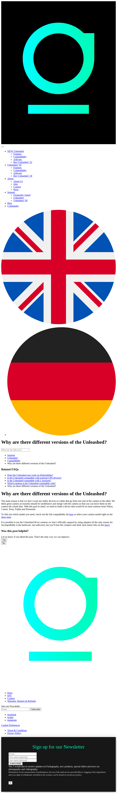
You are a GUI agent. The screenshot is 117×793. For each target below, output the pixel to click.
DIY (9, 695)
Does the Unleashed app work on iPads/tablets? (30, 475)
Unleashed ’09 (20, 200)
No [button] (3, 543)
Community (13, 206)
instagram (12, 720)
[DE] (61, 434)
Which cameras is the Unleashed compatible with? (31, 483)
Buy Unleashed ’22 (22, 162)
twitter (10, 717)
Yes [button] (4, 540)
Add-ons (17, 159)
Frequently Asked (21, 195)
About (10, 178)
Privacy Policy (14, 733)
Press (15, 189)
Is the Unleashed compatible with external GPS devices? (34, 478)
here (71, 514)
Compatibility (20, 156)
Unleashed (18, 197)
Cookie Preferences (10, 725)
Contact (17, 187)
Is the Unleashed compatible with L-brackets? (29, 480)
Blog (9, 203)
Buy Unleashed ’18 (22, 176)
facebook (11, 714)
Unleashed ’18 (14, 165)
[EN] (58, 323)
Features (17, 154)
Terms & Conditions (17, 730)
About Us (18, 181)
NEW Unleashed (15, 151)
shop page (6, 517)
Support (11, 192)
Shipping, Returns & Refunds (21, 701)
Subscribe (35, 709)
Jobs (15, 184)
